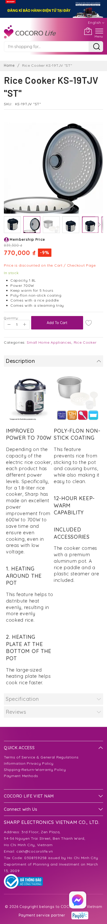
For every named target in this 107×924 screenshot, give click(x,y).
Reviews (16, 712)
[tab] (53, 361)
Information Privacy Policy (29, 763)
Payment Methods (21, 775)
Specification (22, 699)
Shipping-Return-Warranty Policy (35, 769)
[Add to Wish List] (88, 322)
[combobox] (46, 46)
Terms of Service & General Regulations (41, 757)
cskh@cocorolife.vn (34, 851)
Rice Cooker (85, 342)
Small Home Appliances (49, 342)
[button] (12, 224)
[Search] (96, 46)
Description (20, 361)
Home (9, 65)
